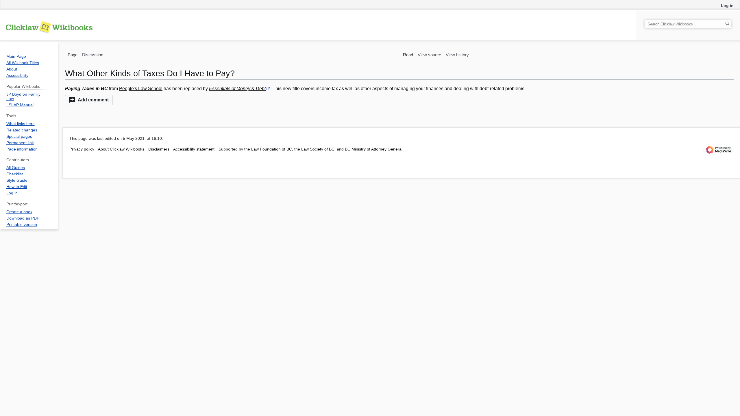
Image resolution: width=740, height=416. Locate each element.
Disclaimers (158, 149)
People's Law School (140, 88)
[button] (88, 100)
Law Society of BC (317, 149)
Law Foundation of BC (271, 149)
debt (484, 88)
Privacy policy (81, 149)
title (296, 88)
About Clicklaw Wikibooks (121, 149)
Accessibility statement (193, 149)
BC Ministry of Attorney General (373, 149)
